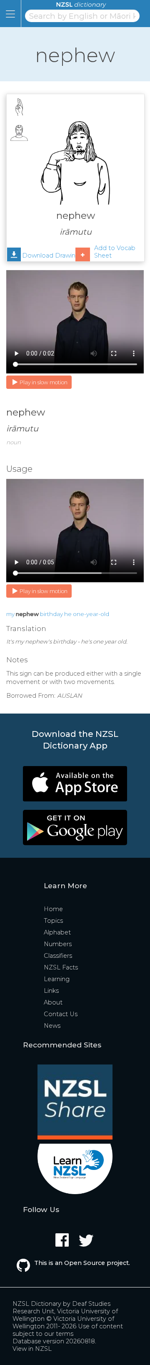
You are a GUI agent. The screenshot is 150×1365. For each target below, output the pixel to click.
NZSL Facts (61, 967)
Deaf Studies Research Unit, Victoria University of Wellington (65, 1311)
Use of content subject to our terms (67, 1329)
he (68, 614)
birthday (51, 614)
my (10, 614)
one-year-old (91, 614)
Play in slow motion (44, 382)
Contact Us (61, 1014)
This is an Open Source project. (82, 1263)
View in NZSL (32, 1348)
